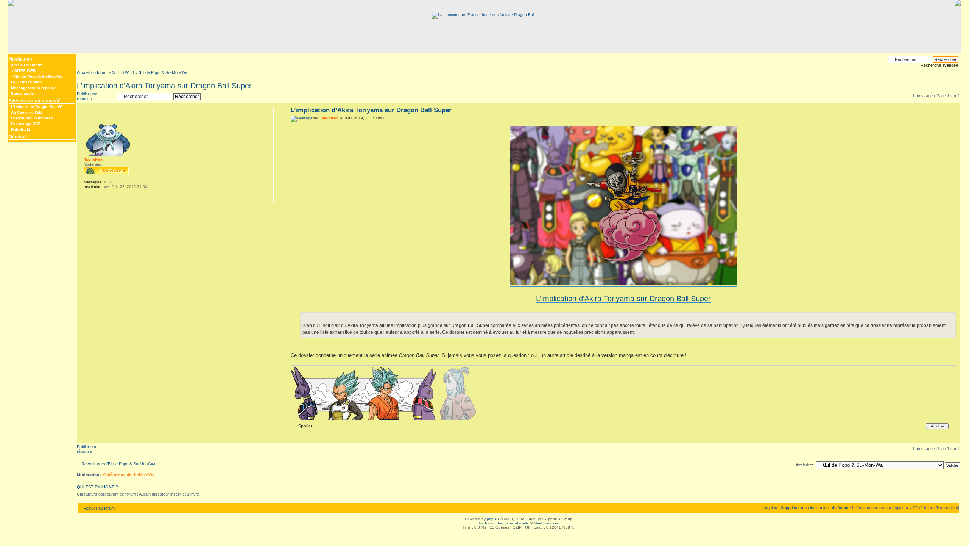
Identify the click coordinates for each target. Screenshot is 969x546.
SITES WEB (25, 71)
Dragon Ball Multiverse (32, 118)
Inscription (32, 82)
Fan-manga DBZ (25, 124)
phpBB (493, 519)
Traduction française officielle (503, 523)
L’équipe (769, 507)
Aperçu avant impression (94, 58)
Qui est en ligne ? (97, 487)
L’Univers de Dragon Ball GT (37, 107)
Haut (954, 439)
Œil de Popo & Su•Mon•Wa (38, 76)
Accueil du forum (26, 65)
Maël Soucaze (546, 523)
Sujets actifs (22, 93)
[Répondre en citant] (946, 109)
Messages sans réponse (33, 88)
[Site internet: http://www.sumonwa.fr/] (87, 196)
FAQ (15, 82)
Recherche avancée (939, 65)
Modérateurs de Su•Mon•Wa (128, 474)
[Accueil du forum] (484, 15)
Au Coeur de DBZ (26, 112)
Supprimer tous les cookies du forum (814, 507)
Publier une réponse (87, 96)
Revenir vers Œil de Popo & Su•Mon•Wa (118, 464)
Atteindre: (804, 465)
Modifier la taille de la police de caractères (82, 57)
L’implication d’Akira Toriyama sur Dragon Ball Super (164, 85)
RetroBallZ (20, 129)
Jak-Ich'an (328, 118)
